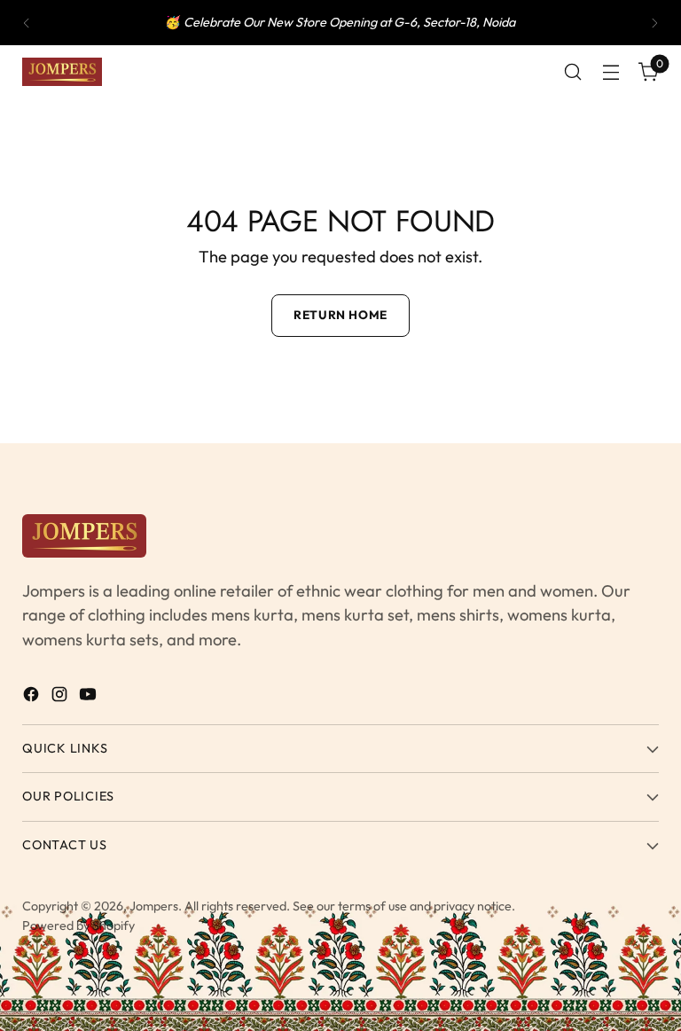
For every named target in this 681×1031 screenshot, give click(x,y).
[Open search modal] (573, 72)
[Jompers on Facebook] (32, 697)
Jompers (153, 906)
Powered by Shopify (78, 925)
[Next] (654, 22)
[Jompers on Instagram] (61, 697)
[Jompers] (62, 72)
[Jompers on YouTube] (89, 697)
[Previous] (26, 22)
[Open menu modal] (611, 72)
